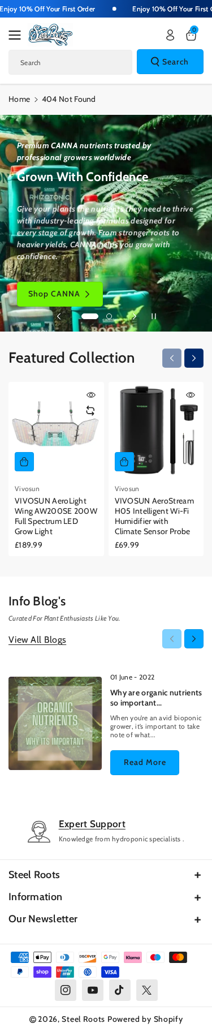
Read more (145, 762)
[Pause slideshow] (153, 316)
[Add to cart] (24, 461)
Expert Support (92, 823)
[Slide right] (194, 358)
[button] (18, 35)
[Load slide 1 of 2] (89, 316)
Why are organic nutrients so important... (156, 697)
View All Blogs (37, 639)
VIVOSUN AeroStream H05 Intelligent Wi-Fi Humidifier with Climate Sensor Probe (154, 516)
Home (19, 99)
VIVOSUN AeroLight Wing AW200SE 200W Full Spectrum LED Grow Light (56, 516)
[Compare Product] (90, 410)
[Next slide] (134, 316)
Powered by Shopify (145, 1019)
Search (175, 62)
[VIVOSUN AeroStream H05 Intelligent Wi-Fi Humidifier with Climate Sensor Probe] (156, 429)
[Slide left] (171, 358)
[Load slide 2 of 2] (109, 316)
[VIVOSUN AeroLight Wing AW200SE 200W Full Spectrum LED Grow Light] (56, 429)
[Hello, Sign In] (170, 35)
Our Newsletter (42, 919)
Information (35, 897)
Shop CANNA (54, 294)
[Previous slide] (58, 316)
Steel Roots (34, 874)
